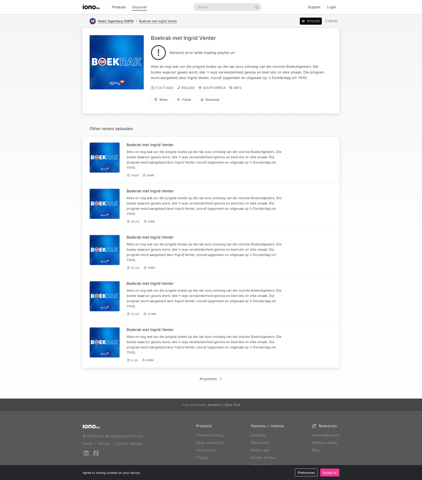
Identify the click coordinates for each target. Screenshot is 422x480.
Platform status (324, 442)
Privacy (104, 443)
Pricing (201, 457)
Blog (315, 450)
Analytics (258, 435)
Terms (88, 443)
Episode (313, 21)
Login (331, 7)
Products (119, 6)
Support (314, 6)
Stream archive (263, 457)
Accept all (330, 472)
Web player (260, 442)
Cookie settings (129, 443)
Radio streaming (209, 442)
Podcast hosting (209, 435)
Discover (139, 7)
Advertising (205, 450)
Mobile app (260, 450)
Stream (331, 21)
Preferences (306, 472)
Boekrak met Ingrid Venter (158, 21)
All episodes (208, 379)
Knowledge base (325, 435)
